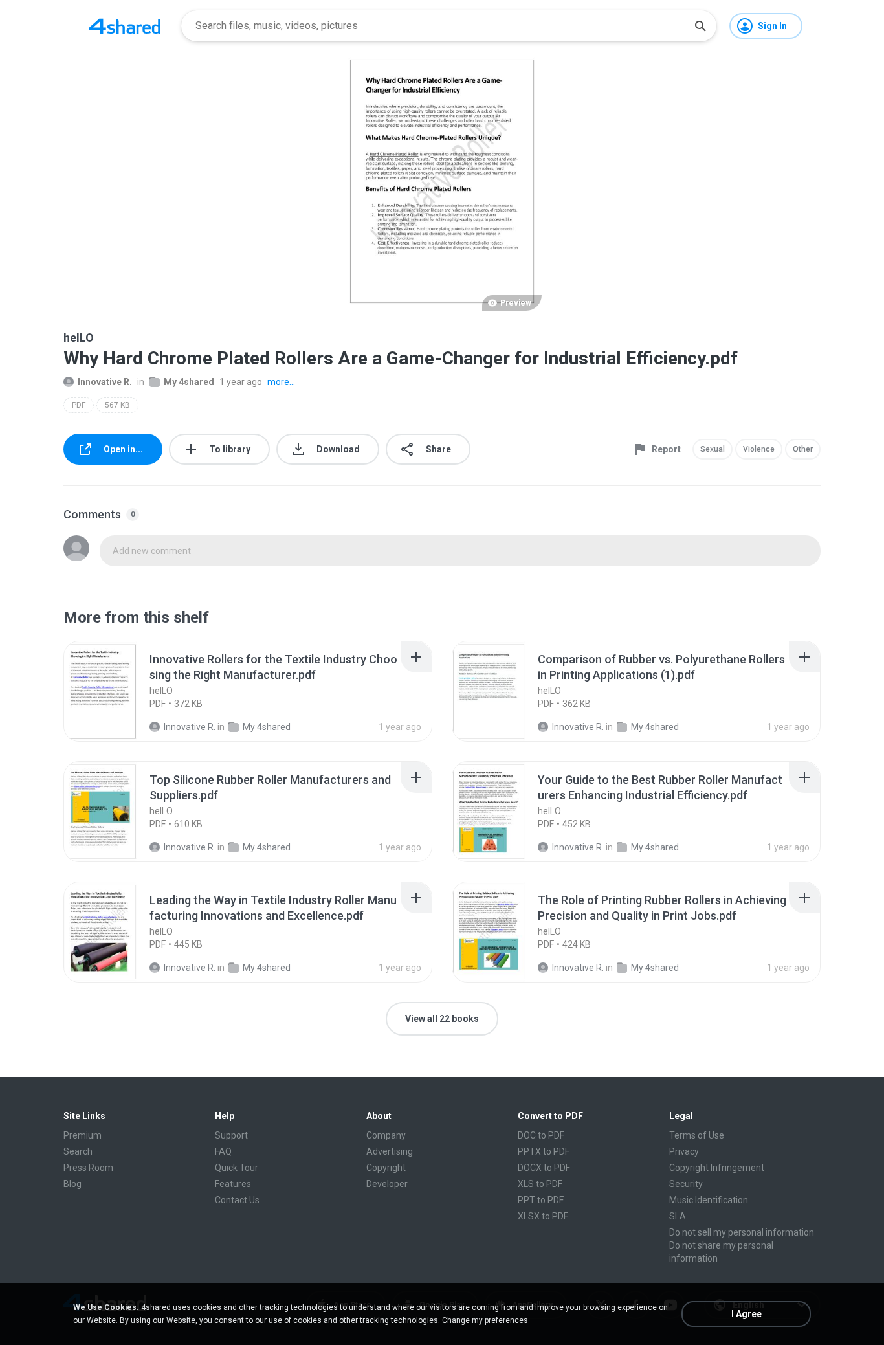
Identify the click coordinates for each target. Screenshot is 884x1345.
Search (78, 1151)
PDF (78, 405)
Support (231, 1135)
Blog (72, 1184)
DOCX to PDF (544, 1167)
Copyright (386, 1167)
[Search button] (700, 25)
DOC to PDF (541, 1135)
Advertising (389, 1151)
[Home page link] (124, 25)
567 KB (117, 405)
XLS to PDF (540, 1184)
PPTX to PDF (543, 1151)
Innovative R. (105, 382)
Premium (82, 1135)
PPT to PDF (541, 1200)
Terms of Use (696, 1135)
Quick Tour (236, 1167)
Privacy (684, 1151)
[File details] (114, 691)
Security (686, 1184)
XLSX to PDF (543, 1216)
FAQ (223, 1151)
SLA (677, 1216)
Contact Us (237, 1200)
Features (233, 1184)
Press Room (88, 1167)
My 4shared (189, 382)
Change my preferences (485, 1320)
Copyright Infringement (716, 1167)
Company (386, 1135)
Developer (387, 1184)
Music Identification (708, 1200)
